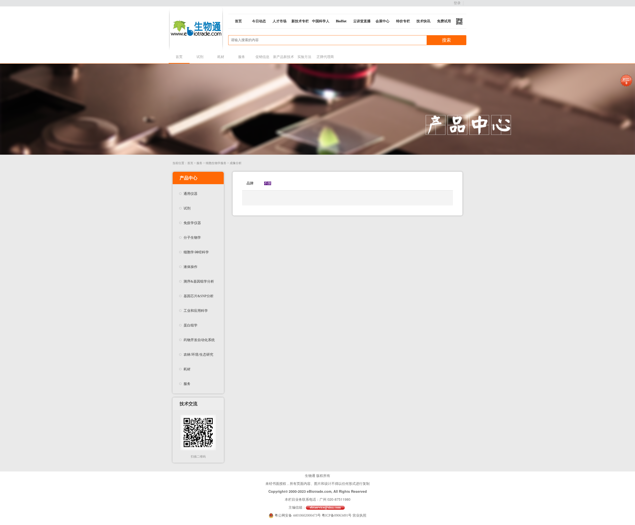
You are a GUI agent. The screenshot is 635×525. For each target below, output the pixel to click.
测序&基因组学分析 (199, 281)
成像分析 (236, 163)
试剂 (199, 57)
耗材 (220, 57)
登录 (457, 3)
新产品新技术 (283, 57)
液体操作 (190, 267)
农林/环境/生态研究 (198, 354)
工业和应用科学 (196, 311)
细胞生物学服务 (216, 163)
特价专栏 (403, 21)
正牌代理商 (325, 57)
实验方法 (304, 57)
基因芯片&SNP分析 (199, 296)
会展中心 (382, 21)
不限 (267, 183)
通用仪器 (190, 194)
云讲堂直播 (362, 21)
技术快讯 (423, 21)
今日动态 (259, 21)
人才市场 (279, 21)
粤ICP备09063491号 (336, 515)
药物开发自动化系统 (199, 340)
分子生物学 (192, 237)
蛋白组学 (190, 325)
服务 (241, 57)
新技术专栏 (300, 21)
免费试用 (444, 21)
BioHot (341, 21)
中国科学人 (320, 21)
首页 (238, 21)
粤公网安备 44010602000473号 (298, 515)
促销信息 (262, 57)
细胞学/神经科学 (196, 252)
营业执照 (359, 515)
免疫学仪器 (192, 223)
